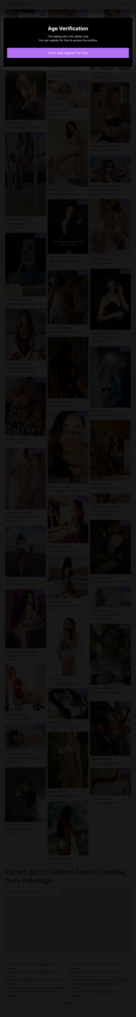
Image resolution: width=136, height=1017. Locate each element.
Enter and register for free (68, 53)
